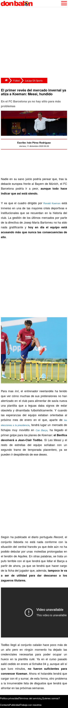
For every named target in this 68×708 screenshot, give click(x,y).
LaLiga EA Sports (34, 80)
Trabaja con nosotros (31, 704)
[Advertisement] (34, 43)
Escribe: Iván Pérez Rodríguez (34, 142)
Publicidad (14, 704)
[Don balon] (30, 3)
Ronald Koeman (51, 203)
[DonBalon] (5, 80)
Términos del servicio (30, 698)
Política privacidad (9, 698)
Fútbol (16, 80)
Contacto (4, 704)
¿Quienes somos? (50, 698)
